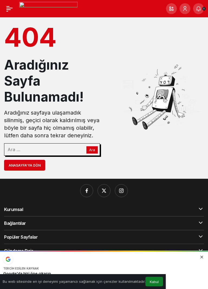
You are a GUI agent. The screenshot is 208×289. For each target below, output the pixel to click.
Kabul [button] (154, 282)
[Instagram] (121, 190)
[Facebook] (86, 190)
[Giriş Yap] (185, 8)
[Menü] (9, 8)
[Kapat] (201, 257)
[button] (171, 8)
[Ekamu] (48, 8)
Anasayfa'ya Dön (25, 165)
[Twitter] (104, 190)
